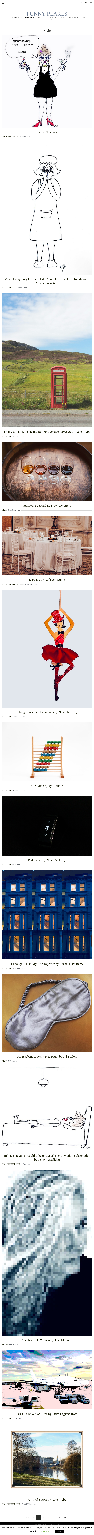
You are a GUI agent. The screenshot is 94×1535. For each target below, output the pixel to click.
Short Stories (8, 1164)
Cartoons (6, 137)
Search (90, 3)
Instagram (80, 3)
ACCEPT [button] (60, 1531)
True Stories (18, 584)
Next (66, 1517)
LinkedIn (85, 3)
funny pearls (47, 14)
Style (14, 137)
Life (4, 287)
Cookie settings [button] (46, 1531)
